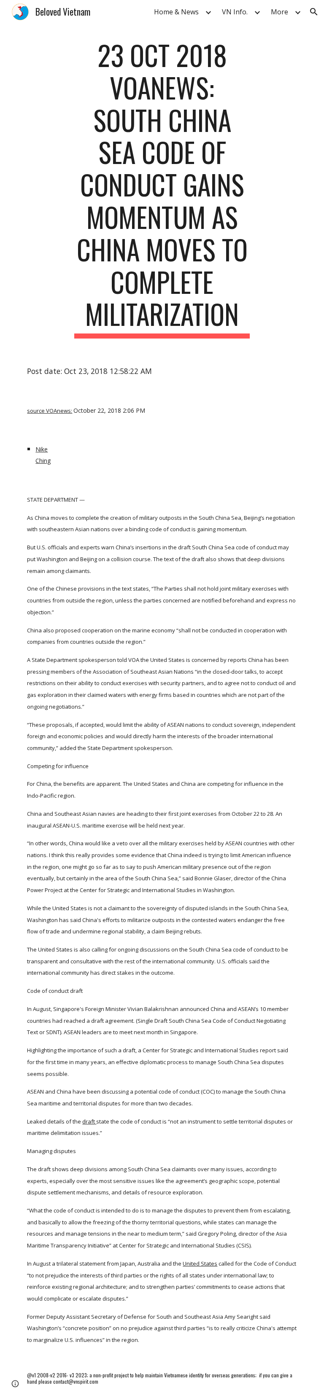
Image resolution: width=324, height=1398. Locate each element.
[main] (162, 188)
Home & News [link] (176, 11)
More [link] (279, 11)
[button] (314, 12)
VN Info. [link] (235, 11)
